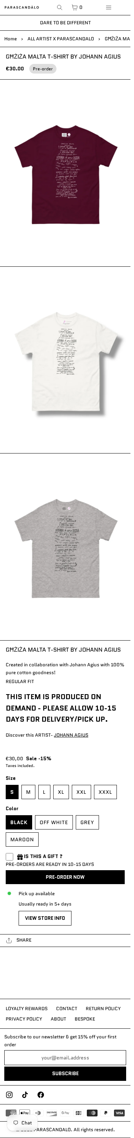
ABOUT (58, 1019)
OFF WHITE (54, 822)
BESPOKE (85, 1019)
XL (61, 792)
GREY (87, 822)
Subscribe (65, 1073)
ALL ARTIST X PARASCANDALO (61, 38)
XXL (81, 792)
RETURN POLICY (103, 1008)
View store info (45, 918)
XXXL (105, 792)
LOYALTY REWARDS (27, 1008)
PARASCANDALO (52, 1129)
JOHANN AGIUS (71, 735)
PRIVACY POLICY (24, 1019)
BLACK (19, 822)
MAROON (22, 839)
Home (10, 38)
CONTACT (66, 1008)
